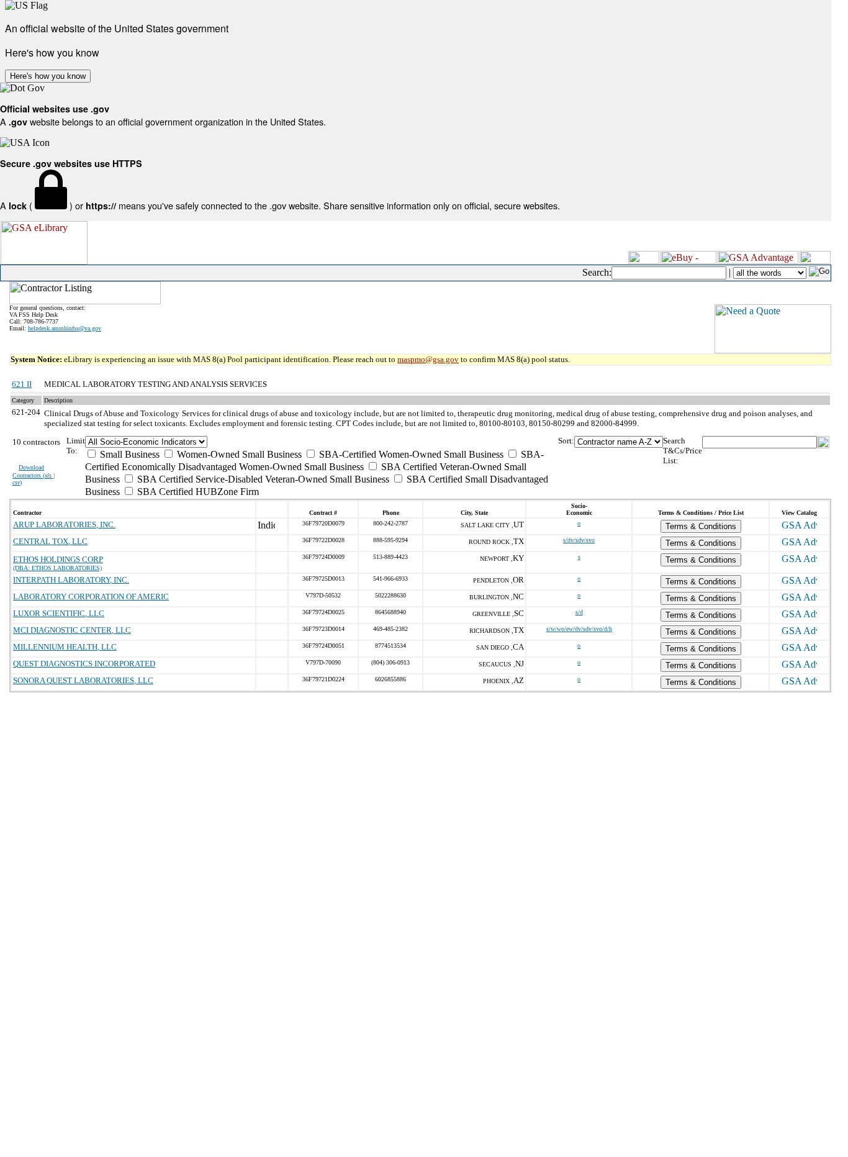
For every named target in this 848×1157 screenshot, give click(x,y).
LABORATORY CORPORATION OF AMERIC (91, 596)
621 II (22, 384)
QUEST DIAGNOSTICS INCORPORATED (84, 663)
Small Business (128, 454)
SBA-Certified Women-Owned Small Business (410, 454)
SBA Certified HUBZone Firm (197, 491)
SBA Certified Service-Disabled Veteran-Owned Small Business (262, 479)
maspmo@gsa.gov (428, 359)
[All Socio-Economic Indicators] (321, 442)
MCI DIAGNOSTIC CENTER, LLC (72, 630)
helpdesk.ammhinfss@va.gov (64, 328)
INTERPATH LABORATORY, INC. (71, 579)
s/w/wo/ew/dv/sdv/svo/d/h (579, 628)
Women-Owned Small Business (238, 454)
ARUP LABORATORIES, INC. (64, 524)
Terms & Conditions (700, 526)
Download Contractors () (33, 475)
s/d (579, 612)
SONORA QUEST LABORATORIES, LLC (83, 680)
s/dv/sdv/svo (579, 540)
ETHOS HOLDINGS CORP (58, 559)
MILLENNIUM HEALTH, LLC (65, 646)
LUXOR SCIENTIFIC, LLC (58, 613)
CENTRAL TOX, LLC (50, 541)
